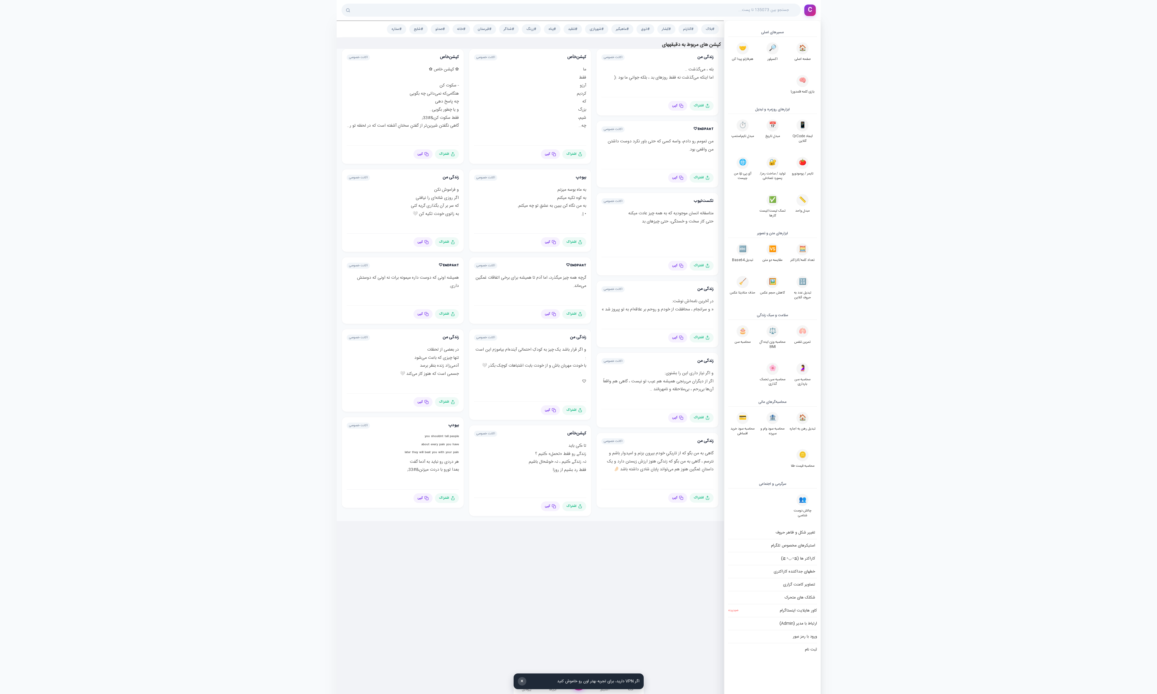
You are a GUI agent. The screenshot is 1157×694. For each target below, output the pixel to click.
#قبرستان (485, 29)
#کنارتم (688, 29)
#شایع (418, 29)
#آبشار (666, 29)
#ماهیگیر (622, 29)
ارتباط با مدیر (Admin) (798, 623)
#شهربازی (597, 29)
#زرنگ (531, 29)
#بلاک (710, 29)
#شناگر (509, 29)
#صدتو (440, 29)
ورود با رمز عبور (805, 636)
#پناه (552, 29)
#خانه (461, 29)
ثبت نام (811, 649)
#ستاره (396, 29)
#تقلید (572, 29)
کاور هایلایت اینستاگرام (772, 610)
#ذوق (645, 29)
